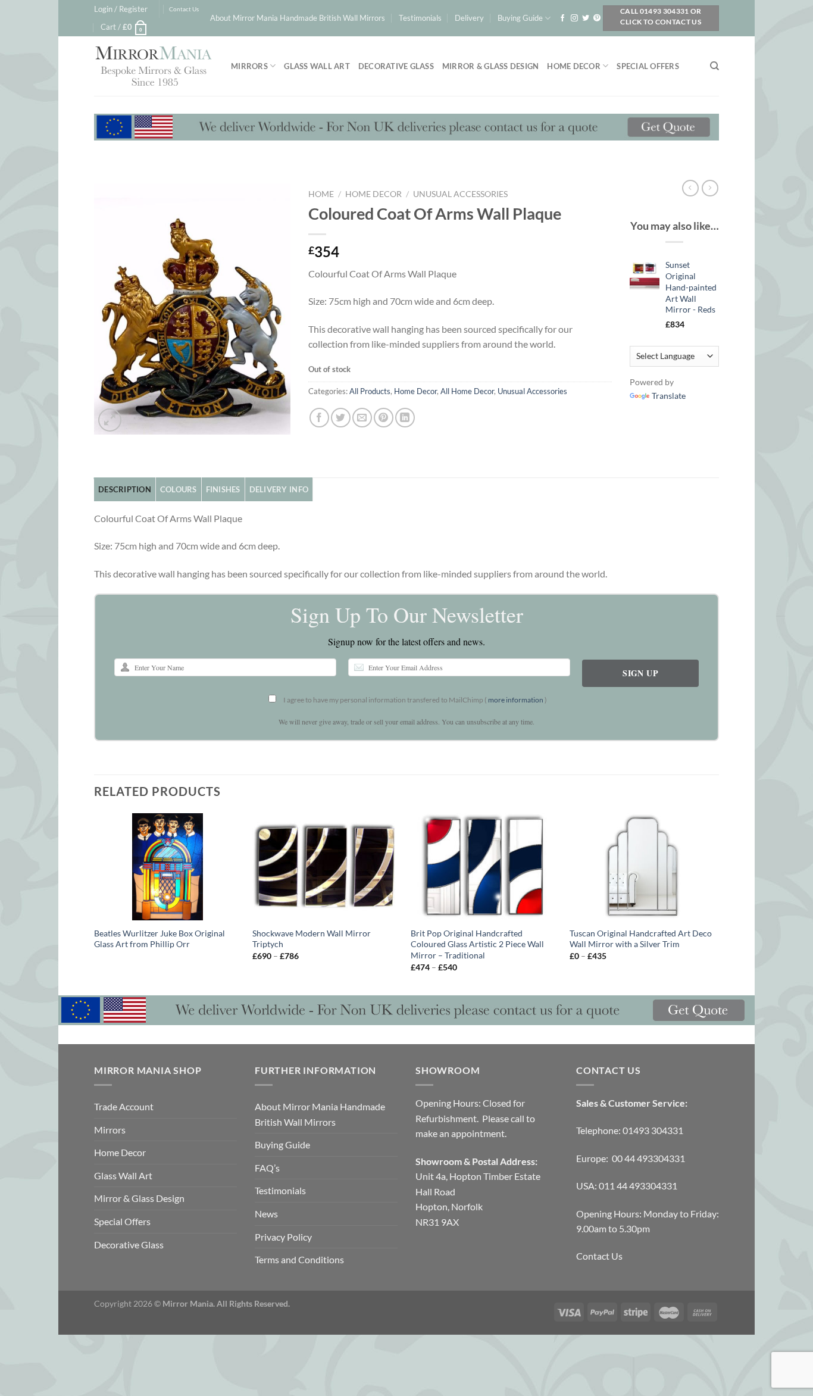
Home (321, 194)
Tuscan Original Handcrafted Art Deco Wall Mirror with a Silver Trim (641, 939)
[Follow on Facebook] (562, 18)
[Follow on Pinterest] (597, 18)
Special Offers (648, 66)
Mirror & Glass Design (490, 66)
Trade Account (124, 1106)
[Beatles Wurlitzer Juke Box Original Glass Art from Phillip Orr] (167, 866)
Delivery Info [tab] (278, 489)
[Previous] (95, 903)
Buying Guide (520, 18)
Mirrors (249, 66)
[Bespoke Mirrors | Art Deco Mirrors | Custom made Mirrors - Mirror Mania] (153, 66)
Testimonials (420, 18)
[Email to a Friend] (362, 417)
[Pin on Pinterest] (383, 417)
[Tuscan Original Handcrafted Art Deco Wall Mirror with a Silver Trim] (643, 866)
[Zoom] (109, 420)
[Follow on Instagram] (574, 18)
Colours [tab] (178, 489)
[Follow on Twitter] (585, 18)
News (266, 1213)
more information (515, 699)
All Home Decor (467, 391)
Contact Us (184, 9)
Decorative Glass (396, 66)
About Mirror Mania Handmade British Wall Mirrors (297, 18)
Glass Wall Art (317, 66)
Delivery (469, 18)
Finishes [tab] (223, 489)
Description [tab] (124, 489)
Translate (669, 396)
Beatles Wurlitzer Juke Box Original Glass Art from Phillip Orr (159, 939)
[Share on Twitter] (341, 417)
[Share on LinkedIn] (405, 417)
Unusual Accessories (460, 194)
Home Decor (574, 66)
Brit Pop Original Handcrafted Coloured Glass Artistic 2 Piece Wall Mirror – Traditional (477, 944)
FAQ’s (267, 1167)
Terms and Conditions (299, 1259)
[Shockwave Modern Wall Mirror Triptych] (325, 866)
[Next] (715, 903)
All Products (369, 391)
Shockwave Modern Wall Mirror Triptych (311, 939)
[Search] (714, 66)
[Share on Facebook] (319, 417)
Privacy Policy (283, 1236)
